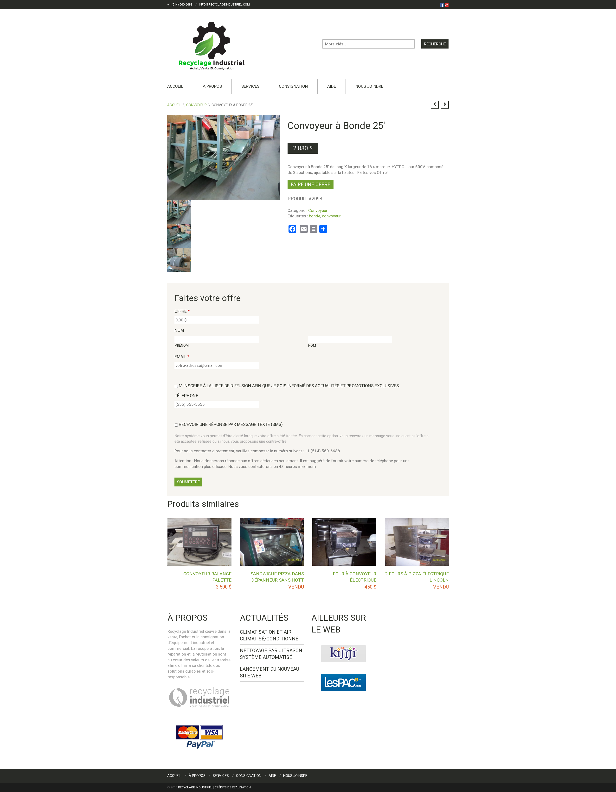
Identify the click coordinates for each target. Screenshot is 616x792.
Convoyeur (196, 105)
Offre (182, 311)
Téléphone (186, 395)
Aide (331, 86)
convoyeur (331, 216)
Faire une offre (310, 184)
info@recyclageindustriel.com (224, 4)
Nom (179, 330)
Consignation (293, 86)
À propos (212, 86)
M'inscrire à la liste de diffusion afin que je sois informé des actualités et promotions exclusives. (289, 385)
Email (181, 356)
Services (250, 86)
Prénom (182, 345)
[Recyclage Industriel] (215, 43)
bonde (314, 216)
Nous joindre (369, 86)
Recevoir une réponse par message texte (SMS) (231, 424)
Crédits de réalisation (233, 787)
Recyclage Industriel (195, 787)
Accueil (175, 86)
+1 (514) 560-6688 (179, 4)
